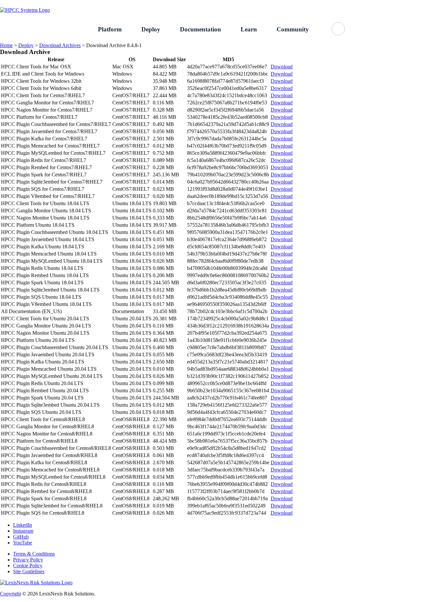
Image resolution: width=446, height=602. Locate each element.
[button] (338, 28)
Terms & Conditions (34, 554)
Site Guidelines (28, 571)
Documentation (200, 29)
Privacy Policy (28, 559)
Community (293, 29)
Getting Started (373, 3)
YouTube (22, 542)
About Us (410, 3)
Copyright (10, 593)
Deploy (150, 29)
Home (6, 45)
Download (282, 66)
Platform (110, 29)
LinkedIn (22, 525)
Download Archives (60, 45)
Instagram (23, 531)
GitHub (438, 3)
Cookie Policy (27, 565)
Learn (249, 29)
